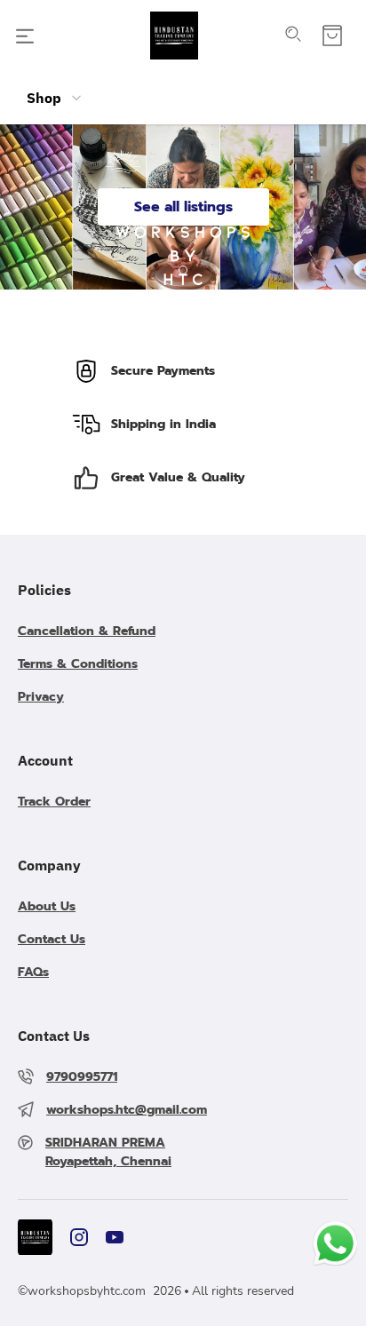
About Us (47, 906)
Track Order (54, 801)
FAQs (33, 972)
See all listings (183, 207)
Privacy (41, 696)
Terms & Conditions (78, 664)
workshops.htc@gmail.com (126, 1109)
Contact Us (51, 939)
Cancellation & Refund (86, 631)
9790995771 (81, 1077)
